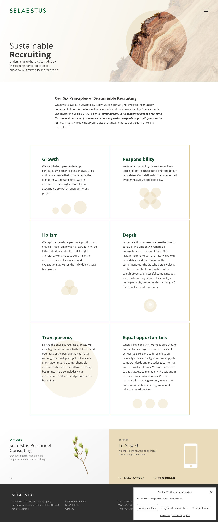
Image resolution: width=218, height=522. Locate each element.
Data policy (177, 515)
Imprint (186, 515)
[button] (211, 492)
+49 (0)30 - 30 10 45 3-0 (133, 477)
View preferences (201, 508)
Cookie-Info (165, 515)
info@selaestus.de (166, 477)
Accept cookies (147, 508)
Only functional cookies (174, 508)
